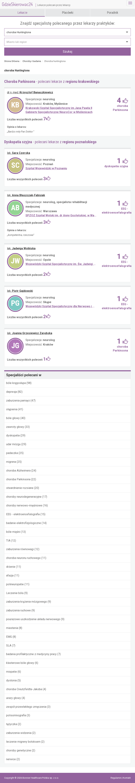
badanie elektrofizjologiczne (24, 523)
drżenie (10, 566)
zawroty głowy (15, 427)
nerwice (11, 759)
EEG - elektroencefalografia (23, 514)
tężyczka (11, 724)
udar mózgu (13, 444)
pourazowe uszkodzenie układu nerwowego (33, 619)
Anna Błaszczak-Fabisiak (26, 195)
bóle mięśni (13, 531)
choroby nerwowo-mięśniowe (24, 505)
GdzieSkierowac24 (36, 4)
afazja (10, 575)
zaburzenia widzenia (18, 733)
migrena (11, 461)
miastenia (12, 628)
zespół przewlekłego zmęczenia (26, 706)
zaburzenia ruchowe (18, 610)
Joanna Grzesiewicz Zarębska (29, 333)
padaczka (12, 453)
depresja (11, 391)
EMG (9, 636)
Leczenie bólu (15, 593)
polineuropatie (15, 584)
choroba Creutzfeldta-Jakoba (24, 689)
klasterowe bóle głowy (20, 663)
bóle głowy (13, 418)
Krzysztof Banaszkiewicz (30, 92)
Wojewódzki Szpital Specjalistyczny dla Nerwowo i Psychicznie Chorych (61, 306)
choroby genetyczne (18, 750)
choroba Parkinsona (18, 479)
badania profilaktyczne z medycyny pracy (31, 654)
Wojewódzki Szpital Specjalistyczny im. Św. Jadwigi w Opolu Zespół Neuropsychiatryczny (61, 264)
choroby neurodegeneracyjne (23, 496)
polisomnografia (16, 715)
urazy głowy (13, 698)
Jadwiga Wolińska (21, 248)
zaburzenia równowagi (20, 549)
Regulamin (116, 778)
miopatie (11, 671)
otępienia (11, 409)
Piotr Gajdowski (20, 291)
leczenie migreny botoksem (23, 741)
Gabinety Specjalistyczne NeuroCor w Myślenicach (58, 112)
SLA (8, 645)
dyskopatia (13, 435)
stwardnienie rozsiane (19, 488)
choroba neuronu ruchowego (23, 558)
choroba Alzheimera (18, 470)
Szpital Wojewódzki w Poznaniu (46, 168)
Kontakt (127, 778)
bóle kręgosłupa (16, 383)
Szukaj (67, 51)
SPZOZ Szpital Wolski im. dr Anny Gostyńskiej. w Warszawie (61, 215)
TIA (8, 540)
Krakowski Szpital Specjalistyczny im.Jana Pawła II (58, 108)
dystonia (11, 680)
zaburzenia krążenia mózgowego (26, 601)
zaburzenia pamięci (18, 400)
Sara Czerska (18, 153)
